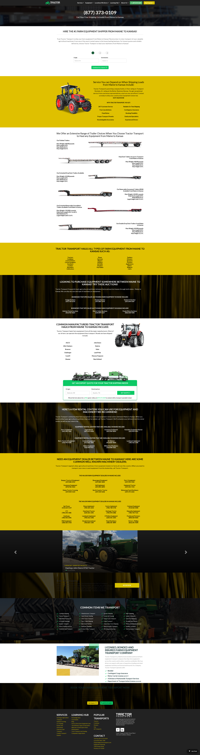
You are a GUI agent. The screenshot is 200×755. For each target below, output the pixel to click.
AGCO (68, 343)
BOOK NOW (127, 585)
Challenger (67, 352)
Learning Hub (114, 3)
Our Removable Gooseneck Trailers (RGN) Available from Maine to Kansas (130, 190)
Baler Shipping (130, 613)
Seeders (100, 262)
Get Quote (91, 703)
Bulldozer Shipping (86, 626)
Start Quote (148, 3)
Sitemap (129, 734)
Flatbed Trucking (61, 721)
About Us (124, 3)
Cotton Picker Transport (88, 629)
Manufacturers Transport (88, 613)
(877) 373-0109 (137, 3)
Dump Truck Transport (110, 618)
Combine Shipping (64, 613)
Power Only (60, 725)
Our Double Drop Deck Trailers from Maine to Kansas (129, 224)
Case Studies (74, 719)
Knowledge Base (75, 717)
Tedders (129, 257)
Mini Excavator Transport (111, 626)
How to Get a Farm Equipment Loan (81, 723)
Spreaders (70, 267)
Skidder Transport (131, 626)
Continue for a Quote (99, 67)
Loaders (70, 266)
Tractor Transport (64, 616)
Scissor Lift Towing (109, 616)
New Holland (97, 359)
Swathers (70, 264)
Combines (70, 259)
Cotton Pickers (70, 261)
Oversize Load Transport (65, 629)
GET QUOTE (125, 393)
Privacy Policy (132, 733)
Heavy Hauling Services (65, 626)
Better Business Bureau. (120, 91)
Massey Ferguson (97, 356)
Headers (100, 266)
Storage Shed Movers (131, 621)
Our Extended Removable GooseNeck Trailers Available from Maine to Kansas (69, 206)
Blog (72, 721)
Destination (104, 57)
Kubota (97, 346)
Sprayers (130, 261)
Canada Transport (61, 733)
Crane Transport (108, 621)
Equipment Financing (99, 744)
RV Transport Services (110, 629)
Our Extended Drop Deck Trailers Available (70, 173)
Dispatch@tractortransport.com (102, 742)
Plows (100, 257)
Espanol (59, 735)
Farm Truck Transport (87, 618)
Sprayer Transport (64, 624)
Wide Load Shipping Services (133, 624)
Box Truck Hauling (86, 624)
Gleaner (67, 359)
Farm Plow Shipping (131, 618)
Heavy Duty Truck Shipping (111, 624)
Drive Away (60, 727)
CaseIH (67, 356)
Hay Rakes (100, 267)
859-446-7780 (101, 740)
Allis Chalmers (67, 346)
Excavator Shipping (64, 621)
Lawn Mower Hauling (87, 616)
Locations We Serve (101, 3)
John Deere (97, 343)
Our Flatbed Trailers (63, 140)
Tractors (70, 257)
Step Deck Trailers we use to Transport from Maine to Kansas (131, 157)
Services (80, 3)
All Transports (97, 729)
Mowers (129, 259)
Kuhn (97, 349)
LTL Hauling (60, 723)
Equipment (88, 3)
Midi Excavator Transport (133, 629)
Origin (75, 57)
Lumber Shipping (108, 613)
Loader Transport (130, 616)
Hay (95, 727)
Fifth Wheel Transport (65, 618)
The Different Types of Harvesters (80, 725)
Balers (130, 266)
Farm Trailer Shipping (87, 621)
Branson (67, 349)
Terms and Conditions (121, 734)
